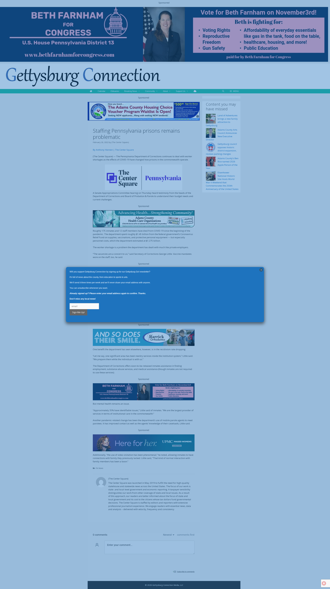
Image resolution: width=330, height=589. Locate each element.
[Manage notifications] (324, 583)
